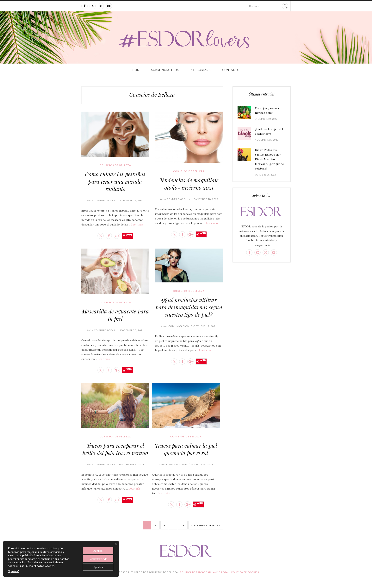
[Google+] (117, 236)
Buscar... (254, 5)
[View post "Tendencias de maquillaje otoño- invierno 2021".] (189, 137)
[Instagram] (101, 6)
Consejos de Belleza (115, 165)
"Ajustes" (13, 571)
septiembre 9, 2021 (131, 464)
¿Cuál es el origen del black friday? (269, 131)
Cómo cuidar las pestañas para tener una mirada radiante (115, 181)
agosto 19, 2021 (202, 464)
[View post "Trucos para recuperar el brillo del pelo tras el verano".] (115, 405)
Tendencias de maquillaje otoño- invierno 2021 (189, 183)
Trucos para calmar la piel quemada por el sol (186, 449)
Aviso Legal (221, 572)
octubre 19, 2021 (205, 326)
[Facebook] (84, 6)
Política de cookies (245, 572)
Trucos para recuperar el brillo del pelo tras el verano (115, 449)
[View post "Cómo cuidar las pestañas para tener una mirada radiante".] (115, 134)
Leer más (137, 224)
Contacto (231, 69)
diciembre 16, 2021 (131, 200)
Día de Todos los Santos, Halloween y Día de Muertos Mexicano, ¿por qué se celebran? (269, 159)
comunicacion (101, 200)
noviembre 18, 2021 (205, 199)
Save (129, 235)
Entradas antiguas (205, 525)
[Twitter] (93, 6)
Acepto (98, 550)
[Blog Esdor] (186, 38)
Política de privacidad (196, 572)
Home (137, 69)
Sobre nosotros (165, 69)
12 (182, 525)
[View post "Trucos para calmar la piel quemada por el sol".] (186, 405)
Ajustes (98, 567)
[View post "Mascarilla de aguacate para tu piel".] (115, 271)
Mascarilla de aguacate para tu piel (115, 315)
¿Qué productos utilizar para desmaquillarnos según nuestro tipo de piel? (189, 307)
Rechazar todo (98, 559)
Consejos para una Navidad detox (267, 110)
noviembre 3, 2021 (131, 330)
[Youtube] (109, 6)
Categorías (198, 69)
